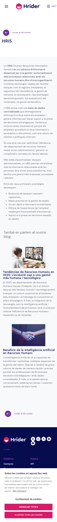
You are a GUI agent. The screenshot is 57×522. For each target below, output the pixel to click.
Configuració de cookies (28, 499)
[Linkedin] (33, 438)
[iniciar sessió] (47, 6)
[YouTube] (33, 443)
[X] (43, 438)
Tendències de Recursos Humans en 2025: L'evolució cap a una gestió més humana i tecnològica (28, 275)
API (32, 463)
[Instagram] (38, 438)
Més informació (19, 491)
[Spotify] (49, 438)
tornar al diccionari (21, 32)
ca (52, 6)
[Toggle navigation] (5, 6)
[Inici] (28, 6)
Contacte (8, 463)
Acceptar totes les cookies (28, 515)
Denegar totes (28, 507)
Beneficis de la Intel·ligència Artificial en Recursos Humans (29, 352)
